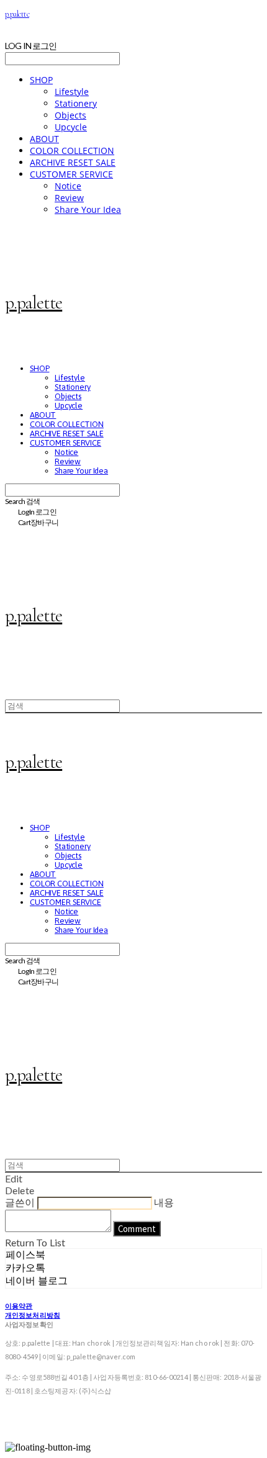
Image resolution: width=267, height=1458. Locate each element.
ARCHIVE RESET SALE (72, 162)
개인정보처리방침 (32, 1315)
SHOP (41, 80)
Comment (137, 1229)
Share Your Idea (88, 209)
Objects (70, 115)
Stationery (76, 103)
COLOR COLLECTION (72, 150)
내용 (164, 1202)
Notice (68, 186)
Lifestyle (72, 91)
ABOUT (44, 139)
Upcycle (71, 127)
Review (69, 198)
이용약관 (18, 1306)
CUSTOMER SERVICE (71, 174)
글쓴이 (20, 1202)
